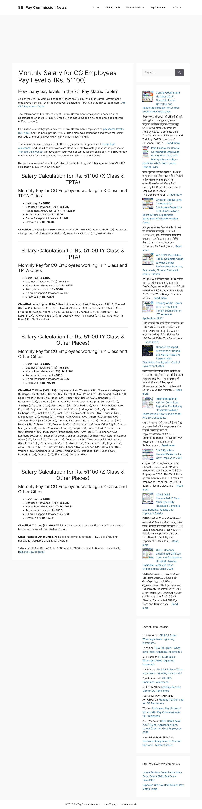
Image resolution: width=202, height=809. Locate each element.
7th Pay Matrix (112, 7)
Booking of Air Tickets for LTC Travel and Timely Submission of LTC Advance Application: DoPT (162, 311)
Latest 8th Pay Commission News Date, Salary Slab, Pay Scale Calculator (162, 776)
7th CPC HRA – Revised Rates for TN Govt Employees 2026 (169, 454)
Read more (173, 143)
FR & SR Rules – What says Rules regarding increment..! (160, 639)
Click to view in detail (31, 551)
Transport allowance (30, 151)
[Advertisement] (101, 35)
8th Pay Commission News (42, 7)
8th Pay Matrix (133, 7)
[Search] (179, 72)
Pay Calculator (158, 7)
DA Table (176, 7)
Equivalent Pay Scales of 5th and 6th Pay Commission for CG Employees (161, 712)
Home (96, 7)
